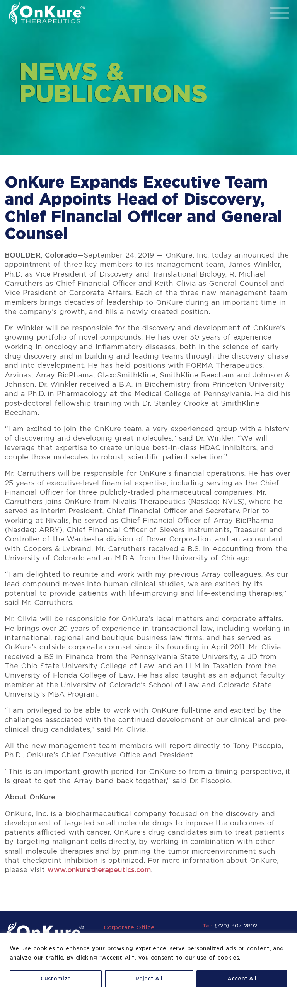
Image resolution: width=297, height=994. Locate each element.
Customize (56, 979)
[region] (148, 963)
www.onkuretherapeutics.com (99, 870)
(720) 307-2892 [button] (236, 926)
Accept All (241, 979)
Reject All (148, 979)
